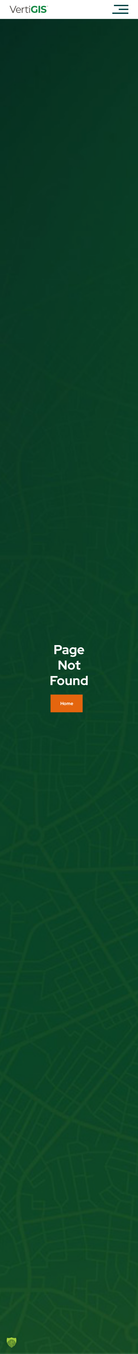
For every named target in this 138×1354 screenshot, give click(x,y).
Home (66, 703)
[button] (11, 1342)
